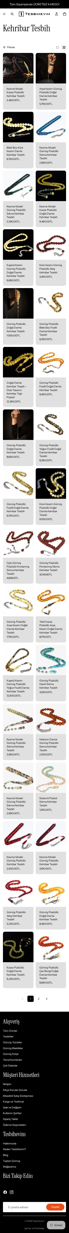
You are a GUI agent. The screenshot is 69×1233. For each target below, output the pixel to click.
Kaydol (55, 1207)
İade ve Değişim (12, 1107)
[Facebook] (5, 1192)
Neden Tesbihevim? (14, 1149)
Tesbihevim (38, 1221)
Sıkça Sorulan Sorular (15, 1090)
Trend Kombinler (12, 1059)
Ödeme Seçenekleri (14, 1125)
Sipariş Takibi (10, 1119)
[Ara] (12, 14)
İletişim (7, 1084)
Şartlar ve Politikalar (34, 1228)
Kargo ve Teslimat (13, 1101)
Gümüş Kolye (11, 1054)
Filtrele (11, 47)
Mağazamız (9, 1166)
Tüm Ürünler (10, 1030)
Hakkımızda (9, 1143)
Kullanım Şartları (12, 1113)
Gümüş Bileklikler (13, 1048)
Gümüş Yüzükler (12, 1042)
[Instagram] (11, 1192)
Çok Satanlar (10, 1065)
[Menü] (4, 14)
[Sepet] (65, 14)
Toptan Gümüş (11, 1161)
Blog (5, 1155)
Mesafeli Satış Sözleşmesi (18, 1096)
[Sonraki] (47, 999)
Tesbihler (8, 1036)
